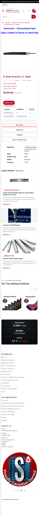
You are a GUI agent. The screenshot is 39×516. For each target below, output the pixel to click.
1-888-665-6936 (6, 435)
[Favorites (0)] (29, 11)
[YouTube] (21, 490)
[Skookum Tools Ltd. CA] (13, 10)
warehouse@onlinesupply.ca (9, 430)
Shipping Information (8, 360)
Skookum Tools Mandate (9, 389)
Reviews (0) (19, 130)
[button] (9, 83)
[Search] (34, 17)
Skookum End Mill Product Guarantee (13, 377)
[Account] (23, 11)
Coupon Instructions (8, 369)
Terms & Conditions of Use (10, 380)
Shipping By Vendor (7, 363)
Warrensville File (12, 86)
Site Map (4, 420)
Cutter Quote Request (8, 414)
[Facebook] (14, 490)
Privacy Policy (6, 386)
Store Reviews (6, 374)
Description (19, 125)
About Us (4, 357)
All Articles (20, 171)
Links (3, 391)
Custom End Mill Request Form (11, 409)
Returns (4, 417)
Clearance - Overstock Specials (21, 22)
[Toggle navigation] (3, 10)
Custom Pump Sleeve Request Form (13, 406)
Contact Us (5, 400)
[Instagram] (17, 490)
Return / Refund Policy (19, 140)
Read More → (7, 204)
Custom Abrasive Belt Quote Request (13, 403)
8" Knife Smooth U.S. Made (12, 24)
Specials (7, 22)
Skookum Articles (7, 371)
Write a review (27, 80)
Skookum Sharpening (8, 412)
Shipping (19, 135)
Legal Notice (5, 383)
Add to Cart (9, 103)
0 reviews (17, 80)
